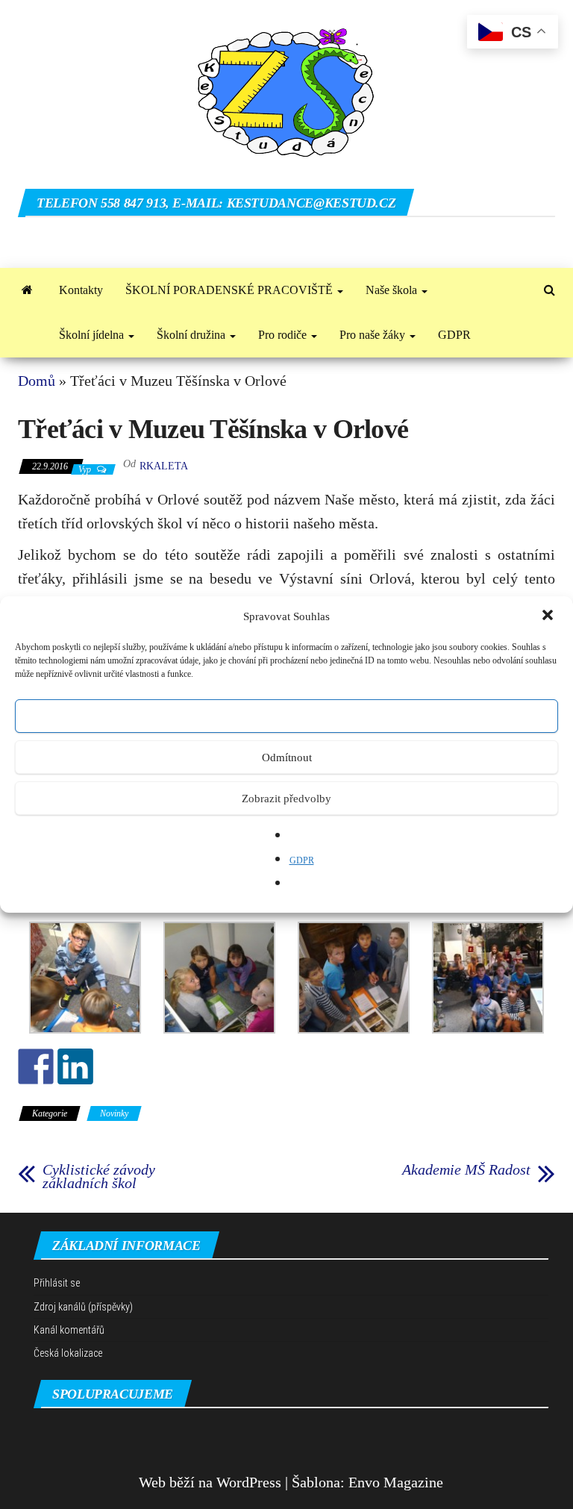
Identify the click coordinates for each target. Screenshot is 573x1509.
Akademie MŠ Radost (466, 1169)
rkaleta (164, 466)
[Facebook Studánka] (36, 1066)
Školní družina (192, 334)
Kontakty (81, 290)
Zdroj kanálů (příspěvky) (83, 1307)
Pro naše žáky (373, 334)
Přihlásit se (57, 1283)
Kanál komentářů (69, 1330)
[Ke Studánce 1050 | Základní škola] (27, 290)
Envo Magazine (395, 1482)
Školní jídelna (93, 334)
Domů (36, 380)
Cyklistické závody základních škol (99, 1176)
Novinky (114, 1113)
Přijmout (287, 716)
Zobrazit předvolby (286, 799)
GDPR (301, 860)
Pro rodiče (284, 334)
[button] (549, 616)
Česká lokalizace (68, 1353)
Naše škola (393, 290)
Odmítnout (287, 757)
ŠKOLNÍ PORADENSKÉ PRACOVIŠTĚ (230, 290)
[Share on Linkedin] (75, 1066)
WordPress (248, 1482)
